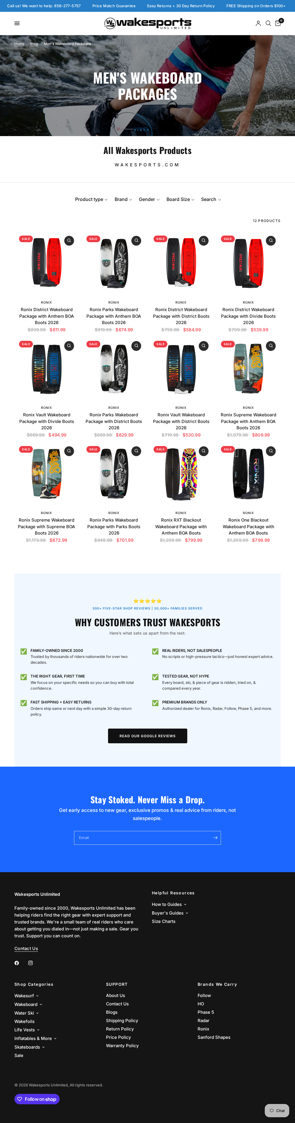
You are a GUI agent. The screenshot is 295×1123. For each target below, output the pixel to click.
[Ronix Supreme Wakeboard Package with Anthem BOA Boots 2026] (248, 368)
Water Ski (24, 1013)
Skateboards (27, 1047)
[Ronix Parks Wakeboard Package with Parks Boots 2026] (114, 473)
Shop (34, 44)
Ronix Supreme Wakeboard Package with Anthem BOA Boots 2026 (248, 421)
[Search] (268, 23)
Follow (204, 995)
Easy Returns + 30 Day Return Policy (154, 6)
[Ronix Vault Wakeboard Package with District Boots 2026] (181, 368)
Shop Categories (34, 984)
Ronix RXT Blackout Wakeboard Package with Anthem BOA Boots (181, 526)
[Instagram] (34, 963)
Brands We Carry (217, 984)
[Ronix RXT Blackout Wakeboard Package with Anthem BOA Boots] (181, 473)
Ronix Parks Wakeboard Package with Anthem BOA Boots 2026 (113, 316)
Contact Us (117, 1004)
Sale (18, 1055)
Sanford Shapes (214, 1037)
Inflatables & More (33, 1038)
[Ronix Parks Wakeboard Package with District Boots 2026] (114, 368)
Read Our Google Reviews (148, 736)
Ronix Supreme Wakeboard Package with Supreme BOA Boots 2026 (46, 526)
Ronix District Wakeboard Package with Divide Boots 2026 (248, 316)
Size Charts (163, 921)
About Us (115, 995)
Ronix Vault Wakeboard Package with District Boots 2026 (181, 421)
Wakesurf (24, 995)
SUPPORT (117, 984)
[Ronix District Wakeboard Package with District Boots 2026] (181, 263)
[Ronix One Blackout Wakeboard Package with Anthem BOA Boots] (248, 473)
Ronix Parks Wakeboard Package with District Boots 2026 (114, 421)
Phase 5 (206, 1012)
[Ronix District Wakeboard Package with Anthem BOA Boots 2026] (46, 263)
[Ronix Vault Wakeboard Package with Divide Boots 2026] (46, 368)
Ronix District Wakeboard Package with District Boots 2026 (181, 316)
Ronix (46, 302)
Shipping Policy (122, 1020)
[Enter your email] (215, 838)
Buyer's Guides (168, 913)
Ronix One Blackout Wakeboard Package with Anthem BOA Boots (248, 526)
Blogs (112, 1012)
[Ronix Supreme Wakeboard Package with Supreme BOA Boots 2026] (46, 473)
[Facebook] (20, 963)
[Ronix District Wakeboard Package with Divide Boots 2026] (248, 263)
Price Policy (118, 1037)
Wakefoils (24, 1021)
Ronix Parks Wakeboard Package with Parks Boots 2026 (113, 526)
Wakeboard (25, 1004)
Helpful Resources (173, 893)
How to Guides (167, 904)
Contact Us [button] (26, 948)
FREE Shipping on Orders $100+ (229, 6)
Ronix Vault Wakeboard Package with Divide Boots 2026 (46, 421)
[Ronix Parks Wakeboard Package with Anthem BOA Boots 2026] (114, 263)
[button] (91, 199)
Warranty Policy (122, 1045)
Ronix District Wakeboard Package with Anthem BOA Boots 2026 (46, 316)
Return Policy (120, 1029)
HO (201, 1004)
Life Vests (24, 1029)
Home (19, 44)
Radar (203, 1020)
